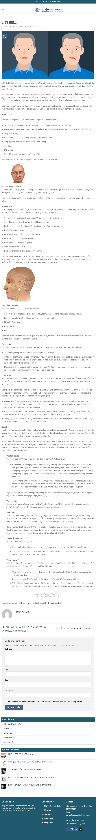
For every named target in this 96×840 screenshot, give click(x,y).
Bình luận (9, 649)
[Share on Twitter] (46, 595)
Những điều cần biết (12, 724)
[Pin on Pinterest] (54, 595)
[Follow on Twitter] (76, 829)
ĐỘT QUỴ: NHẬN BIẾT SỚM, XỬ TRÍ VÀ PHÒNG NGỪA (30, 762)
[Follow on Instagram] (72, 829)
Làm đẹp (8, 729)
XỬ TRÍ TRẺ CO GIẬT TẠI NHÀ (20, 754)
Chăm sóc (8, 733)
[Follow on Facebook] (68, 829)
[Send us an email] (81, 829)
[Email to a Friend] (50, 595)
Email (7, 680)
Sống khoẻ (8, 742)
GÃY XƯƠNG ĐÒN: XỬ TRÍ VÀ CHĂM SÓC (25, 769)
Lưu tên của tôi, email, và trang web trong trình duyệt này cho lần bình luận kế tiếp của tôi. (45, 702)
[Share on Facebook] (42, 595)
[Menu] (3, 10)
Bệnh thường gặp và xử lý (27, 603)
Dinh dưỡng (9, 738)
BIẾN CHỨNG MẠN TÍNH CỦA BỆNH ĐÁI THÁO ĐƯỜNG (31, 777)
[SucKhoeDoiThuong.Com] (48, 10)
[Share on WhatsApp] (37, 595)
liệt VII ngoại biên (55, 603)
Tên (7, 669)
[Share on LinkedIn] (59, 595)
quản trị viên (29, 27)
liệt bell (46, 603)
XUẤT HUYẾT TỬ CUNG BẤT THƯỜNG (74, 629)
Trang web (9, 691)
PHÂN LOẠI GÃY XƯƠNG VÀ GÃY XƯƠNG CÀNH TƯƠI (30, 785)
